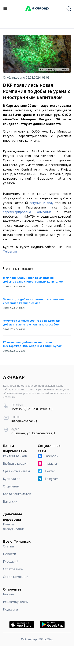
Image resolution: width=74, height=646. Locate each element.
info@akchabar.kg (24, 421)
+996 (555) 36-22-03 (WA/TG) (31, 409)
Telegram (10, 251)
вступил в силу (41, 203)
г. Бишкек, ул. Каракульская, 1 (33, 433)
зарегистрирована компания (27, 212)
